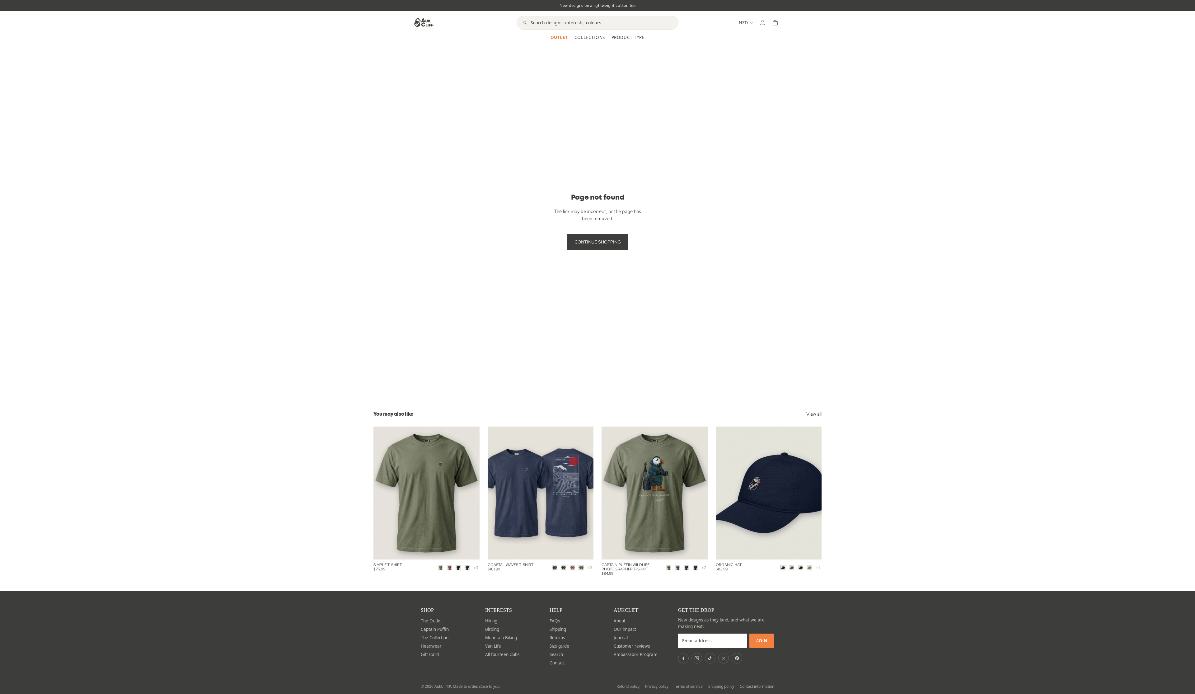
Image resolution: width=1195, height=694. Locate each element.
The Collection (434, 637)
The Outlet (431, 621)
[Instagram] (696, 658)
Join (761, 640)
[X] (723, 658)
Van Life (493, 646)
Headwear (431, 646)
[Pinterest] (737, 658)
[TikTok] (710, 658)
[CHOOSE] (470, 549)
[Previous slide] (611, 493)
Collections (589, 37)
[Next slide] (698, 493)
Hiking (491, 621)
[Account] (762, 23)
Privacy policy (656, 686)
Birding (492, 629)
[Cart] (775, 23)
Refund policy (628, 686)
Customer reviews (632, 646)
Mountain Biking (501, 637)
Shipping (558, 629)
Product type (628, 37)
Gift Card (430, 654)
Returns (557, 637)
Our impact (625, 629)
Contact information (757, 686)
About (620, 621)
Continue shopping (597, 242)
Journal (621, 637)
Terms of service (688, 686)
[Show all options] (475, 568)
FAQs (555, 621)
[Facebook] (683, 658)
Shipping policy (721, 686)
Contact (557, 663)
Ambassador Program (636, 654)
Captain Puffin (435, 629)
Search (556, 654)
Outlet (559, 37)
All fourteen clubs (502, 654)
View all (814, 414)
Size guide (559, 646)
